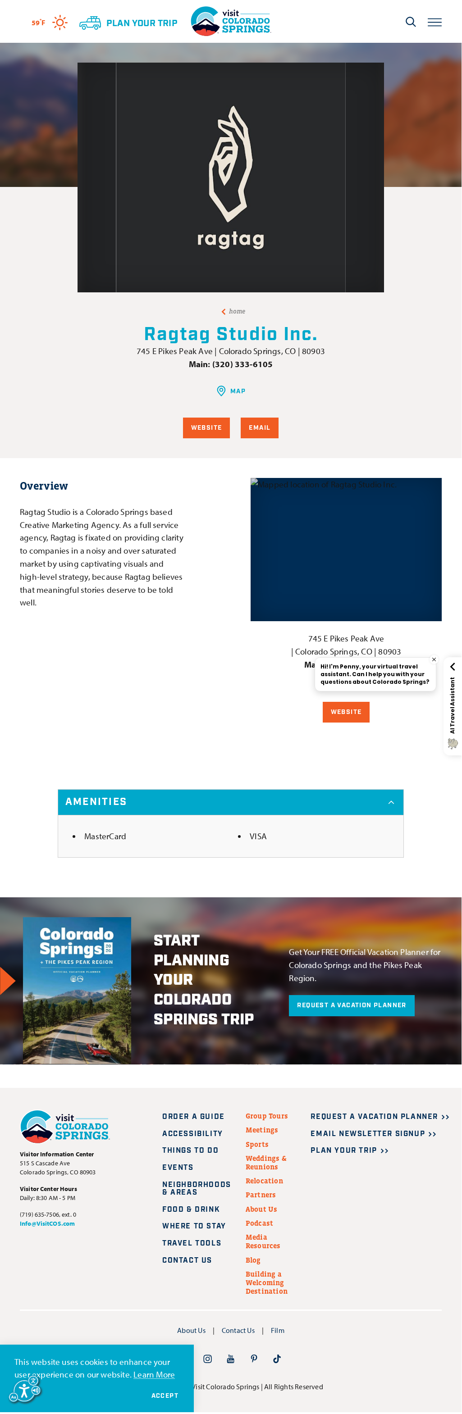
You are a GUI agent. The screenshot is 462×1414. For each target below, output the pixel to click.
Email (259, 428)
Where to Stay (194, 1226)
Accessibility (192, 1134)
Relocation (264, 1181)
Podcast (259, 1223)
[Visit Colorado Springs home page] (230, 21)
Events (178, 1168)
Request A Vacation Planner (351, 1005)
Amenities (96, 802)
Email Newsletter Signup (368, 1134)
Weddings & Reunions (266, 1162)
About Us (262, 1209)
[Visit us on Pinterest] (253, 1359)
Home (237, 311)
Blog (253, 1260)
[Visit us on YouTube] (230, 1359)
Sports (257, 1144)
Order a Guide (193, 1117)
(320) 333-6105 (242, 364)
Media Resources (263, 1241)
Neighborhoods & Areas (196, 1189)
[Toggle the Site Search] (411, 21)
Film (277, 1330)
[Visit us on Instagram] (207, 1359)
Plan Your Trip (344, 1150)
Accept (164, 1396)
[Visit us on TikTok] (276, 1359)
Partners (261, 1195)
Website (206, 428)
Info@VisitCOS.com (47, 1223)
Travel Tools (191, 1243)
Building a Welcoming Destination (267, 1282)
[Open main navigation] (435, 21)
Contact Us (187, 1260)
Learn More (154, 1374)
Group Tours (267, 1116)
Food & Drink (191, 1209)
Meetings (262, 1130)
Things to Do (190, 1150)
